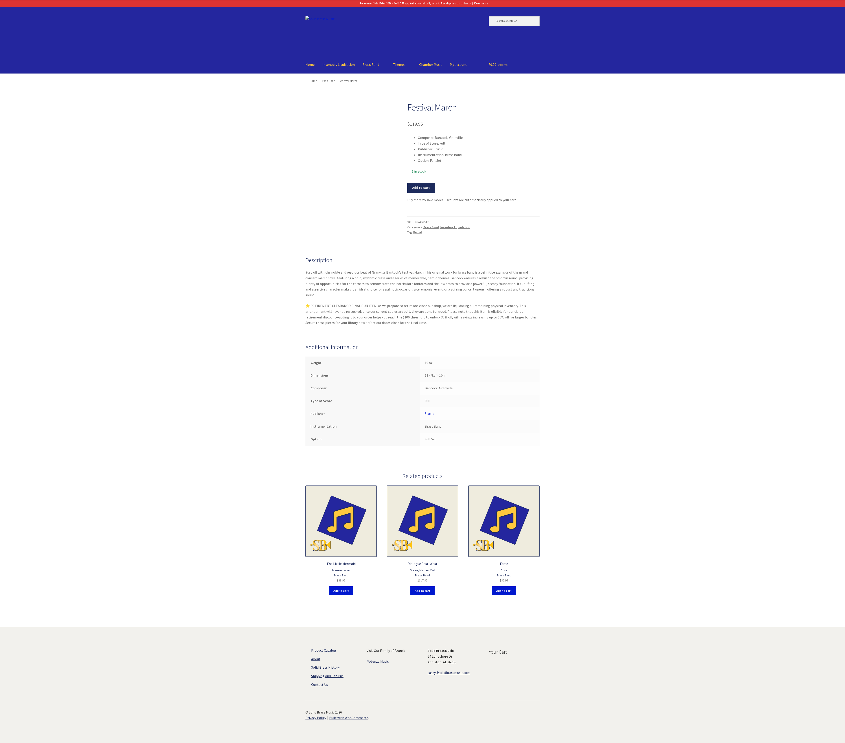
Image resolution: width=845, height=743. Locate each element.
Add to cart (421, 187)
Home (310, 64)
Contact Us (319, 684)
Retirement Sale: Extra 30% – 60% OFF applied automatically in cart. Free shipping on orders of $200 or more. (424, 3)
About (315, 659)
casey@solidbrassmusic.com (449, 672)
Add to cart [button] (341, 591)
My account (458, 64)
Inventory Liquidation (338, 64)
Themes (399, 64)
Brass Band (370, 64)
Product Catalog (323, 650)
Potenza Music (378, 661)
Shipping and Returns (327, 676)
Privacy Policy (315, 717)
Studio (429, 413)
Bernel (417, 232)
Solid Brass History (325, 667)
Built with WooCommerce (348, 717)
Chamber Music (430, 64)
